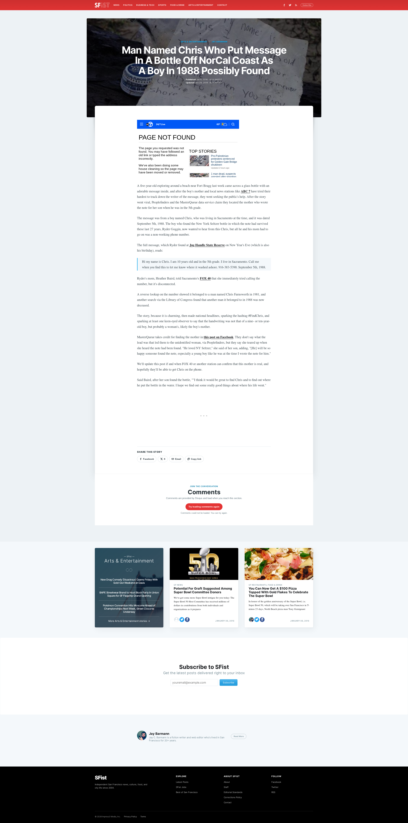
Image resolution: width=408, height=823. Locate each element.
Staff (226, 787)
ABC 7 (245, 191)
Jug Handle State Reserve (207, 244)
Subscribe (306, 5)
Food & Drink (177, 5)
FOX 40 (205, 278)
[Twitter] (290, 5)
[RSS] (297, 5)
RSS (273, 792)
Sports (162, 5)
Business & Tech (145, 5)
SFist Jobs (181, 787)
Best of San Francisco (187, 792)
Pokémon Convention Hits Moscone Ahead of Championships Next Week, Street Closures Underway (129, 608)
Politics (127, 5)
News (116, 5)
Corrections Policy (233, 797)
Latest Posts (182, 782)
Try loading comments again (204, 506)
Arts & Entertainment (200, 5)
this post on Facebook (218, 337)
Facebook (276, 782)
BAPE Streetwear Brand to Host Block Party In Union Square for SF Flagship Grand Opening (129, 594)
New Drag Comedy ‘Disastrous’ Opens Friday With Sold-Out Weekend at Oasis (129, 581)
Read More (239, 736)
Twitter (274, 787)
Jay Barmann (219, 42)
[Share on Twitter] (182, 619)
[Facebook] (284, 5)
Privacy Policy (130, 816)
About (227, 782)
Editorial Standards (233, 792)
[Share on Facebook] (187, 619)
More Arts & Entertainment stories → (129, 620)
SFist (101, 778)
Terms (143, 816)
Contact (222, 5)
